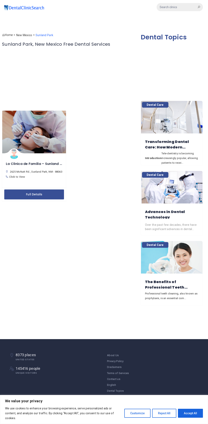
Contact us (113, 379)
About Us (113, 355)
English (111, 384)
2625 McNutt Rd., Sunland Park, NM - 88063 (35, 171)
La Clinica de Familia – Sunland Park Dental (43, 163)
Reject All (164, 413)
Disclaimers (114, 367)
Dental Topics (164, 37)
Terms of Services (118, 373)
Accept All (190, 413)
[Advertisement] (69, 79)
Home (9, 35)
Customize (137, 413)
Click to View (17, 176)
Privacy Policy (115, 361)
